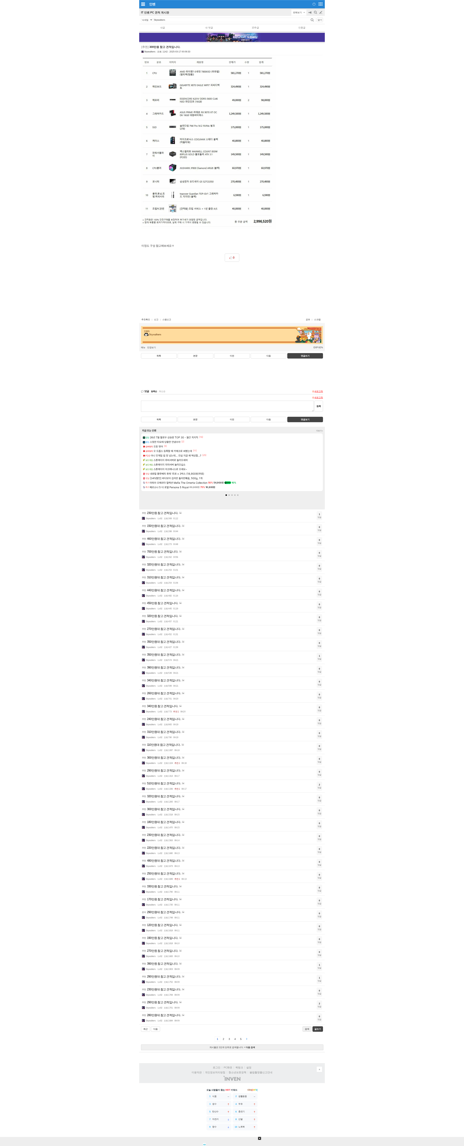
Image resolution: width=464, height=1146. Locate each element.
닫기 (320, 20)
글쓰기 (321, 12)
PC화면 (228, 1067)
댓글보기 (305, 419)
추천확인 (145, 319)
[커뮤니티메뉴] (143, 4)
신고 (156, 319)
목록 (159, 356)
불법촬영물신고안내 (261, 1072)
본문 (195, 356)
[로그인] (314, 4)
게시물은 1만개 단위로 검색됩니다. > (232, 1047)
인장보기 (151, 347)
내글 (162, 27)
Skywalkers (149, 51)
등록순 (154, 391)
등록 (318, 406)
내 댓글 (209, 27)
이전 (232, 356)
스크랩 (317, 319)
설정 (248, 1067)
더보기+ (319, 430)
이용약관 (197, 1072)
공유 (308, 319)
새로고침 (318, 391)
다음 (268, 356)
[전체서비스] (320, 4)
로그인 (216, 1067)
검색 (307, 1029)
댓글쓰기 (305, 356)
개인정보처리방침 (215, 1072)
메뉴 (143, 347)
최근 (145, 1029)
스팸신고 (166, 319)
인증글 (301, 27)
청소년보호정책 (237, 1072)
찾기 (312, 20)
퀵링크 (239, 1067)
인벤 (152, 4)
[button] (226, 495)
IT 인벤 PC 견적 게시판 (155, 12)
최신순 (162, 391)
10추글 (255, 27)
